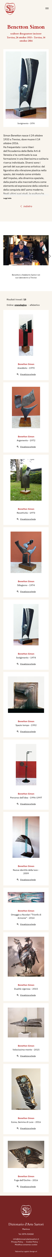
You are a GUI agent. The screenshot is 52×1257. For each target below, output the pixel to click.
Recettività (22, 512)
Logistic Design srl (30, 1251)
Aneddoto (22, 368)
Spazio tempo (23, 725)
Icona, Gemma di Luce (22, 1122)
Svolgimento (23, 123)
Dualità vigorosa (22, 988)
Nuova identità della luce (25, 870)
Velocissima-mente (23, 1049)
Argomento (22, 440)
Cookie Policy (32, 1242)
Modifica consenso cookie (26, 1244)
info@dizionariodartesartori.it (26, 1239)
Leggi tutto (7, 198)
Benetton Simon (26, 364)
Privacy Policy (17, 1242)
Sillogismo (22, 585)
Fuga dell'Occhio (22, 1180)
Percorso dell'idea (19, 797)
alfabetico (35, 305)
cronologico (21, 305)
